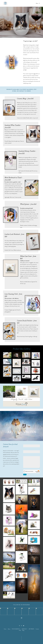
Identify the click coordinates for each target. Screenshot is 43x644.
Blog (23, 630)
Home (5, 629)
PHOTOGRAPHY (16, 629)
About (9, 629)
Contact (37, 629)
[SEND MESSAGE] (25, 474)
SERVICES (24, 629)
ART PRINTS (31, 629)
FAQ (20, 630)
